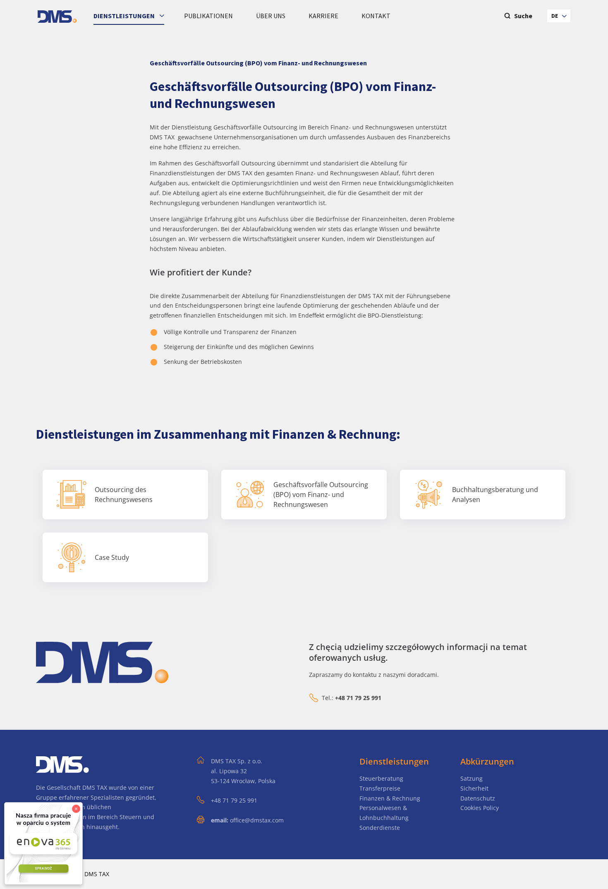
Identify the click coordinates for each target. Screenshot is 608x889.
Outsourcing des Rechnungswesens (124, 494)
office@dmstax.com (257, 820)
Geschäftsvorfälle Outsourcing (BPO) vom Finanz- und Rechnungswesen (320, 494)
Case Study (112, 557)
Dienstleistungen (124, 16)
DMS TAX (96, 874)
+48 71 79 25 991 (234, 800)
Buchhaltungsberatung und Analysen (495, 494)
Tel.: (351, 698)
